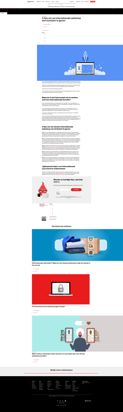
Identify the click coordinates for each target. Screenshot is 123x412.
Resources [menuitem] (72, 1)
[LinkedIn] (45, 41)
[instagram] (60, 401)
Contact (73, 382)
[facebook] (57, 401)
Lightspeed (37, 269)
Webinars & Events (68, 388)
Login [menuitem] (82, 1)
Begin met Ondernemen (43, 206)
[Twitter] (45, 38)
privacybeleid (69, 197)
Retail (11, 9)
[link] (86, 1)
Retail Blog (40, 388)
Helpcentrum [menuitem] (78, 1)
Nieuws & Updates (66, 373)
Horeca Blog (34, 386)
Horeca (7, 9)
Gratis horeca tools (68, 385)
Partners (57, 381)
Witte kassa (33, 385)
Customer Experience (41, 373)
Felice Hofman (47, 24)
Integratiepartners (58, 385)
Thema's (48, 386)
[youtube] (65, 401)
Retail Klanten (41, 389)
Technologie (86, 373)
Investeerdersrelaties (75, 388)
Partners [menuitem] (57, 1)
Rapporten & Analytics (74, 373)
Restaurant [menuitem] (38, 1)
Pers (61, 405)
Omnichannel (41, 386)
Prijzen (33, 382)
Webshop (48, 385)
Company (20, 9)
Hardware (40, 385)
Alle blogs (3, 9)
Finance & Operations (48, 373)
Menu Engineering (60, 373)
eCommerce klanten (50, 389)
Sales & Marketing (81, 373)
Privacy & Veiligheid (75, 390)
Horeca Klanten (34, 388)
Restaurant (33, 381)
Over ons (73, 385)
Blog (66, 382)
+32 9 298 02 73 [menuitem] (86, 1)
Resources (67, 381)
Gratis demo (93, 1)
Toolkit (57, 386)
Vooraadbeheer (91, 373)
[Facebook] (45, 34)
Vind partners (58, 382)
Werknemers (96, 373)
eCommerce (15, 9)
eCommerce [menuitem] (48, 1)
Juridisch (73, 389)
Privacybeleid (64, 405)
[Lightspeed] (31, 1)
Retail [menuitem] (43, 1)
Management (54, 373)
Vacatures (73, 386)
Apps (48, 388)
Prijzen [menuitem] (53, 1)
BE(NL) (58, 405)
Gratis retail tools (67, 386)
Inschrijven (76, 189)
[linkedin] (63, 401)
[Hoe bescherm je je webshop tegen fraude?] (61, 304)
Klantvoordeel (58, 388)
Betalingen (35, 373)
